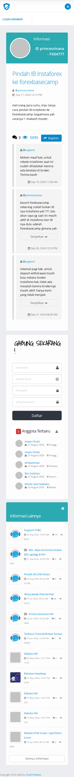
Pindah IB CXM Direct (37, 574)
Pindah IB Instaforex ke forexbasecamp (37, 78)
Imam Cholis (32, 441)
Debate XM (31, 653)
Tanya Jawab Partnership (39, 594)
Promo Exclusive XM (40, 614)
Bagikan (53, 138)
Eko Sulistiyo (32, 473)
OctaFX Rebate (33, 774)
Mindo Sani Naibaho (37, 484)
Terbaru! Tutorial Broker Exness (43, 634)
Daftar (37, 415)
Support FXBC (32, 530)
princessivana (26, 90)
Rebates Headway (35, 673)
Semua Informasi (37, 758)
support (30, 150)
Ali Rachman (32, 463)
